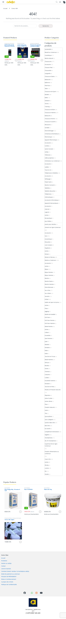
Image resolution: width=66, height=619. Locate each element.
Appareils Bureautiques (51, 203)
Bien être (47, 425)
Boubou (47, 365)
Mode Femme (49, 326)
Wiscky (47, 465)
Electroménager (49, 131)
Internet (47, 209)
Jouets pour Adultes (50, 224)
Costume (47, 374)
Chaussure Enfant (50, 109)
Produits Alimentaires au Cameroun (52, 452)
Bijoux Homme (49, 275)
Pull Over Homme (50, 323)
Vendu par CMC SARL (9, 64)
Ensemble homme (50, 380)
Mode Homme (49, 359)
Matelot (47, 344)
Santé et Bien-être (50, 422)
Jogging (47, 311)
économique (48, 239)
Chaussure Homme (50, 112)
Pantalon (47, 347)
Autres (46, 215)
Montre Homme (20, 43)
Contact (3, 566)
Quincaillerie (48, 416)
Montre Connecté (50, 185)
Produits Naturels (50, 407)
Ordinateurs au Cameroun (52, 161)
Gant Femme (48, 338)
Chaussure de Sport (50, 91)
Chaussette (48, 70)
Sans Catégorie (49, 419)
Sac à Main (48, 293)
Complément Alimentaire (52, 431)
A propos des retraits (7, 582)
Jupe (46, 341)
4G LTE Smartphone (50, 441)
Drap (46, 308)
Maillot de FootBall (50, 314)
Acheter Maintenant (14, 60)
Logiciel (47, 212)
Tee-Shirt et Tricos (50, 356)
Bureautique (48, 218)
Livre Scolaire (48, 245)
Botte (46, 97)
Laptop (47, 167)
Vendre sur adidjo (6, 563)
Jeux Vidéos (48, 221)
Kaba (46, 353)
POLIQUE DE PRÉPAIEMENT (8, 576)
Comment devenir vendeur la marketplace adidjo (15, 571)
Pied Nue (47, 85)
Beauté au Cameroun (51, 52)
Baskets (47, 94)
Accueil (5, 8)
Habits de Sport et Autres (52, 302)
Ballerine (47, 82)
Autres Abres (48, 401)
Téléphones (48, 194)
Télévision (47, 155)
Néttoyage (48, 179)
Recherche (46, 26)
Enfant (46, 299)
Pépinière (47, 395)
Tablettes (47, 188)
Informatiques (49, 197)
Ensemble (47, 335)
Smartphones (48, 438)
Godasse (47, 100)
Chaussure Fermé (50, 118)
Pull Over (47, 317)
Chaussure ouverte (50, 121)
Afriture (47, 362)
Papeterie (47, 248)
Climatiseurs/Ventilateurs (52, 134)
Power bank (48, 182)
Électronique (48, 137)
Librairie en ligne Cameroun (53, 227)
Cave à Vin (48, 459)
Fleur (46, 404)
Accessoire (7, 43)
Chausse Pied (48, 67)
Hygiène (47, 434)
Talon (46, 88)
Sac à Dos (47, 290)
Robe (46, 350)
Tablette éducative (50, 191)
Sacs (46, 236)
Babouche (47, 79)
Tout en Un (48, 170)
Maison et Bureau (50, 257)
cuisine (47, 468)
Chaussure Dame (49, 76)
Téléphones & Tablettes (51, 173)
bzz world (47, 428)
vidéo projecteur (49, 158)
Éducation (47, 242)
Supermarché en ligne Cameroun (51, 445)
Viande (47, 474)
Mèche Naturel (49, 58)
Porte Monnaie (49, 287)
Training (47, 106)
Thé (46, 413)
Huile (46, 410)
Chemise (47, 371)
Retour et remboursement (8, 579)
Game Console (49, 149)
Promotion (4, 561)
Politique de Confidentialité (9, 584)
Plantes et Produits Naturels (53, 389)
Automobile (48, 49)
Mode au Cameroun (50, 260)
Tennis (47, 103)
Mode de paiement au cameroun (10, 574)
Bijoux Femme (49, 272)
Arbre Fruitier (48, 398)
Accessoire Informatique (52, 200)
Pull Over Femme (49, 320)
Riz (45, 471)
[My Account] (60, 2)
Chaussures (48, 61)
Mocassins (48, 124)
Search (56, 2)
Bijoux (46, 269)
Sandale (47, 127)
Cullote (47, 377)
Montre (47, 278)
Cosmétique (48, 55)
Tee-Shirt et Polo (49, 386)
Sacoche (47, 296)
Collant (47, 332)
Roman (47, 254)
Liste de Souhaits (6, 568)
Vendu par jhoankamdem (31, 514)
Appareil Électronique (34, 44)
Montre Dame (49, 281)
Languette (47, 73)
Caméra (47, 146)
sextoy (46, 152)
